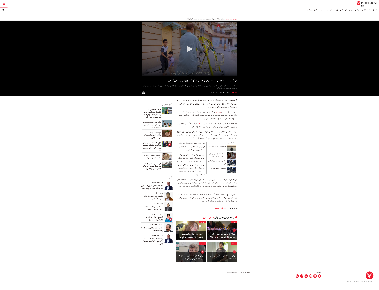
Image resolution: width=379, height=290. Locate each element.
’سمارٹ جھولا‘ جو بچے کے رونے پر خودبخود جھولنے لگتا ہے (217, 155)
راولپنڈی (218, 112)
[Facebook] (319, 276)
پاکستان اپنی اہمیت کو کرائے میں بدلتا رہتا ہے (153, 197)
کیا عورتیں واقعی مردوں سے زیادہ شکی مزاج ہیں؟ (151, 156)
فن (346, 10)
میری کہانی (229, 19)
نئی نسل (357, 10)
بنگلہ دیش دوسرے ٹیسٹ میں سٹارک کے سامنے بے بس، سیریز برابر (152, 125)
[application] (189, 49)
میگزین (316, 10)
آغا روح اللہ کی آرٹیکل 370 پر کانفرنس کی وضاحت (153, 218)
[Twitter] (315, 276)
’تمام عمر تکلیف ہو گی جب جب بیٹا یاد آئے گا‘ (223, 257)
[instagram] (310, 276)
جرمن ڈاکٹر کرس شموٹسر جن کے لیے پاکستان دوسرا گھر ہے (191, 257)
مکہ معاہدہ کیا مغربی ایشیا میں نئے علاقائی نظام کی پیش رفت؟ (152, 187)
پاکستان (375, 10)
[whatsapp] (297, 276)
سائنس (322, 10)
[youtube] (306, 276)
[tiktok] (301, 276)
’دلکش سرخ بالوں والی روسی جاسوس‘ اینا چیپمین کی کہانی (192, 235)
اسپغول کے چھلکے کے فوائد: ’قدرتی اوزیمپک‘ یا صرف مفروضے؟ (152, 135)
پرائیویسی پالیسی (232, 272)
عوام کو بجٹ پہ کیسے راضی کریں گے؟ (217, 162)
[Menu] (4, 4)
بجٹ (199, 123)
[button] (189, 49)
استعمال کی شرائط (245, 272)
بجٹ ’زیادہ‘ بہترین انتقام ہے (218, 168)
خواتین (364, 10)
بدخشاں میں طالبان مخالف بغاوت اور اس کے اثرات (153, 208)
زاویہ (336, 10)
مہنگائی (217, 208)
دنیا (370, 10)
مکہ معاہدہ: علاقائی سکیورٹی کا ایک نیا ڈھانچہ (152, 229)
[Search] (3, 10)
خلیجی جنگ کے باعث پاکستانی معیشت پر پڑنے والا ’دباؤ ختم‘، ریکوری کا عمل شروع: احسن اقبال (152, 113)
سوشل (351, 10)
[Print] (143, 92)
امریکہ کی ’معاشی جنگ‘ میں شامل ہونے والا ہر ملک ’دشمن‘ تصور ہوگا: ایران (152, 166)
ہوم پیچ (235, 19)
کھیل (341, 10)
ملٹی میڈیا (330, 10)
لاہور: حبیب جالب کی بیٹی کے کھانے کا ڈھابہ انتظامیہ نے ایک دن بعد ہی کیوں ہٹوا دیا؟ (152, 146)
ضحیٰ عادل (234, 92)
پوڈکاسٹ (309, 10)
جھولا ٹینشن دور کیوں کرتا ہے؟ (217, 146)
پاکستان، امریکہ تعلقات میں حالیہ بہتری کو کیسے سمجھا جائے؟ (153, 241)
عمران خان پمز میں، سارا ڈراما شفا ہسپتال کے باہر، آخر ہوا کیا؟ (223, 235)
